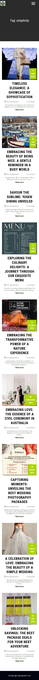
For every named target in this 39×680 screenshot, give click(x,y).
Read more (19, 109)
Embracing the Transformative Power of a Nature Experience (19, 344)
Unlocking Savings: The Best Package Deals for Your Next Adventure (19, 637)
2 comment (31, 506)
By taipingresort (13, 101)
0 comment (31, 101)
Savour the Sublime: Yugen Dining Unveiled (19, 196)
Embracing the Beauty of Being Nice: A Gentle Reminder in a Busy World (19, 161)
